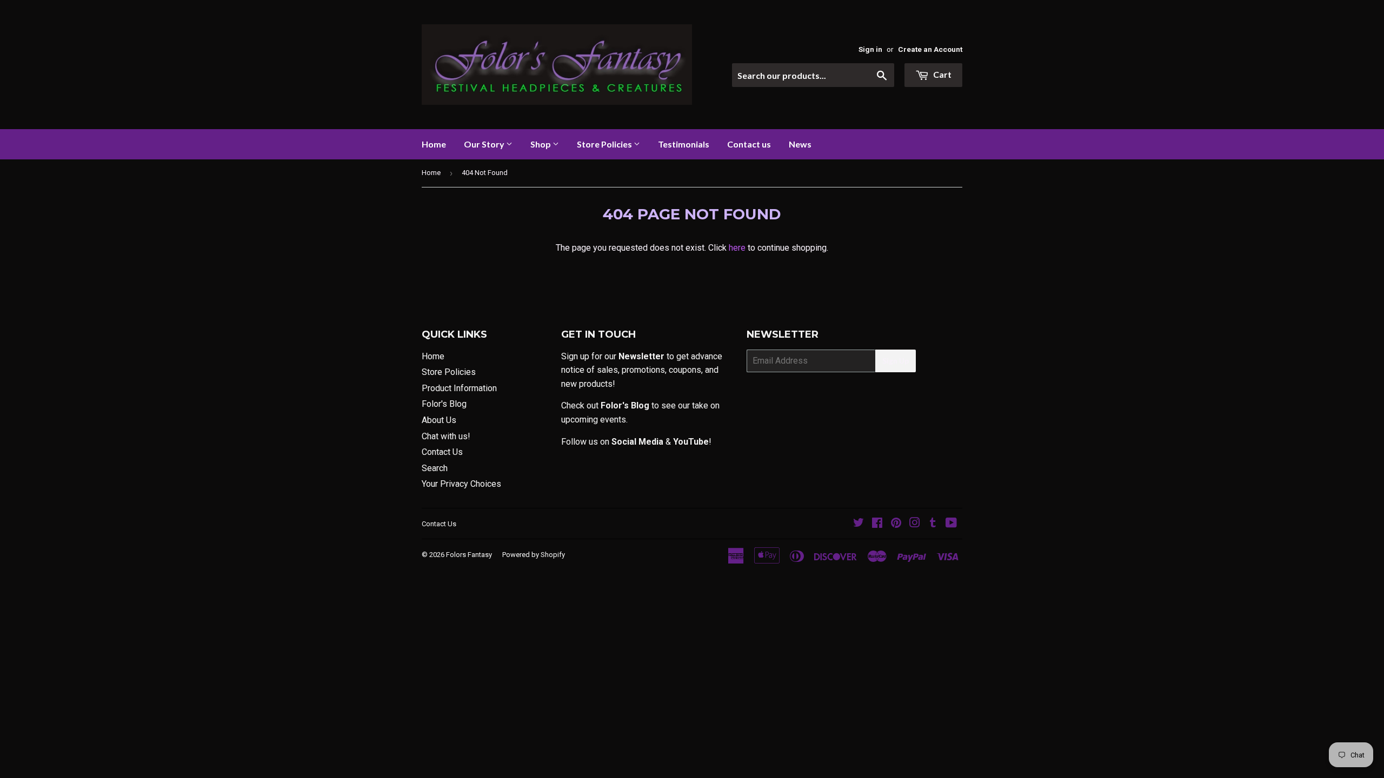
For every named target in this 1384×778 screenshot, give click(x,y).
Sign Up (895, 360)
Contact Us (442, 452)
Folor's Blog (444, 404)
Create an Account (930, 49)
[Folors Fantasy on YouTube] (951, 524)
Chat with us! (446, 436)
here (737, 248)
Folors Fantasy (469, 555)
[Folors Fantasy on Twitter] (858, 524)
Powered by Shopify (533, 555)
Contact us (749, 144)
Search (435, 468)
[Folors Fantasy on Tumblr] (933, 524)
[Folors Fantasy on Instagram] (914, 524)
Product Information (459, 388)
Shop (541, 144)
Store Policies (605, 144)
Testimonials (683, 144)
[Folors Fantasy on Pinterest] (896, 524)
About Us (439, 420)
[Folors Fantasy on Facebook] (877, 524)
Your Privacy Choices (461, 484)
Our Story (485, 144)
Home (434, 144)
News (800, 144)
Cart (941, 74)
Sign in (870, 49)
